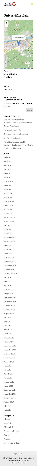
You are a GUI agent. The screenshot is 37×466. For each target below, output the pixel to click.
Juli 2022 (7, 225)
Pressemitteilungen (11, 431)
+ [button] (6, 23)
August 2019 (9, 314)
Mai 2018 (7, 370)
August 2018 (9, 362)
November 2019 (10, 302)
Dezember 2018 (10, 346)
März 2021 (8, 253)
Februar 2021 (9, 257)
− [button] (6, 26)
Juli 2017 (7, 406)
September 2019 (10, 310)
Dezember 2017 (10, 390)
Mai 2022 (7, 229)
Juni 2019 (7, 322)
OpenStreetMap (23, 68)
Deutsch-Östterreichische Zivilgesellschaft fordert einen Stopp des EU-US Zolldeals (18, 123)
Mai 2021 (7, 249)
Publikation (8, 435)
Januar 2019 (8, 342)
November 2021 (10, 237)
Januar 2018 (8, 386)
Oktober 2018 (9, 354)
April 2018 (8, 374)
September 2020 (10, 274)
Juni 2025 (7, 173)
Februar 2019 (9, 338)
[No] (34, 461)
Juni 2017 (7, 410)
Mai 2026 (7, 161)
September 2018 (10, 358)
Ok (13, 463)
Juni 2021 (7, 245)
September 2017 (10, 398)
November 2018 (10, 350)
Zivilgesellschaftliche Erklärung (16, 134)
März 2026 (8, 165)
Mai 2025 (7, 177)
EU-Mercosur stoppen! (12, 138)
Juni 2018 (7, 366)
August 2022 (9, 221)
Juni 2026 (7, 157)
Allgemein (7, 419)
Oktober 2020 (9, 269)
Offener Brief (9, 427)
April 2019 (8, 330)
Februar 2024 (9, 201)
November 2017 (10, 394)
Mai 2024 (7, 189)
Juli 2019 (7, 318)
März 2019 (8, 334)
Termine (7, 439)
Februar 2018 (9, 382)
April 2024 (8, 193)
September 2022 (10, 217)
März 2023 (8, 213)
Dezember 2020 (10, 261)
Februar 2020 (9, 290)
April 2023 (8, 209)
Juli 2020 (7, 278)
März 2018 (8, 378)
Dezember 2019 (10, 298)
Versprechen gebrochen (13, 130)
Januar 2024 (8, 205)
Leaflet (15, 68)
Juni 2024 (7, 185)
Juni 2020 (7, 282)
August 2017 (9, 402)
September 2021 (10, 241)
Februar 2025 (9, 181)
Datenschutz (21, 463)
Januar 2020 (8, 294)
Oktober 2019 (9, 306)
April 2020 (8, 286)
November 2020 (10, 265)
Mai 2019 (7, 326)
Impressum (17, 454)
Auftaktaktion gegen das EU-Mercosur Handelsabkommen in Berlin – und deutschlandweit (18, 145)
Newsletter (8, 423)
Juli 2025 (7, 169)
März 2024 (8, 197)
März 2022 (8, 233)
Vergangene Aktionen (12, 443)
